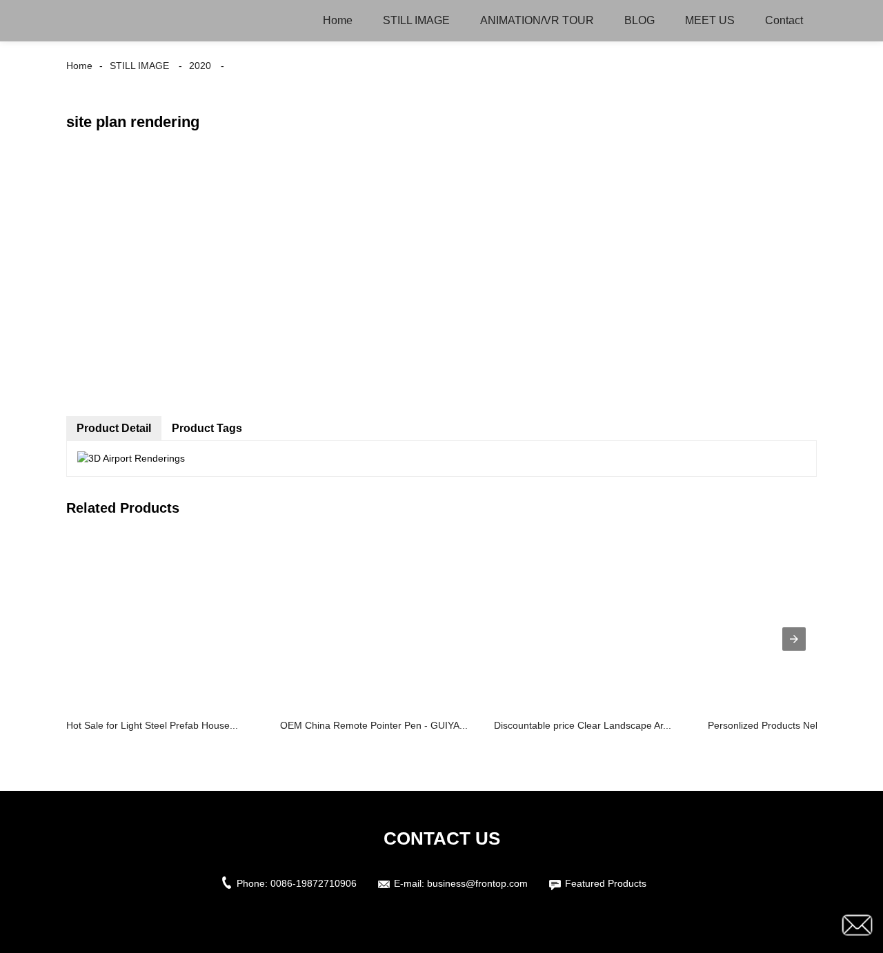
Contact (784, 20)
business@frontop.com (477, 883)
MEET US (710, 20)
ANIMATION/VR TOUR (537, 20)
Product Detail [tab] (114, 428)
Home (338, 20)
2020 (200, 65)
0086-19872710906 (313, 883)
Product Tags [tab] (207, 428)
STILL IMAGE (416, 20)
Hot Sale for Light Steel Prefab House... (152, 725)
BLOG (639, 20)
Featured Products (605, 883)
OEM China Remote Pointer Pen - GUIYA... (374, 725)
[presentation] (794, 639)
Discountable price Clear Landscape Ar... (582, 725)
